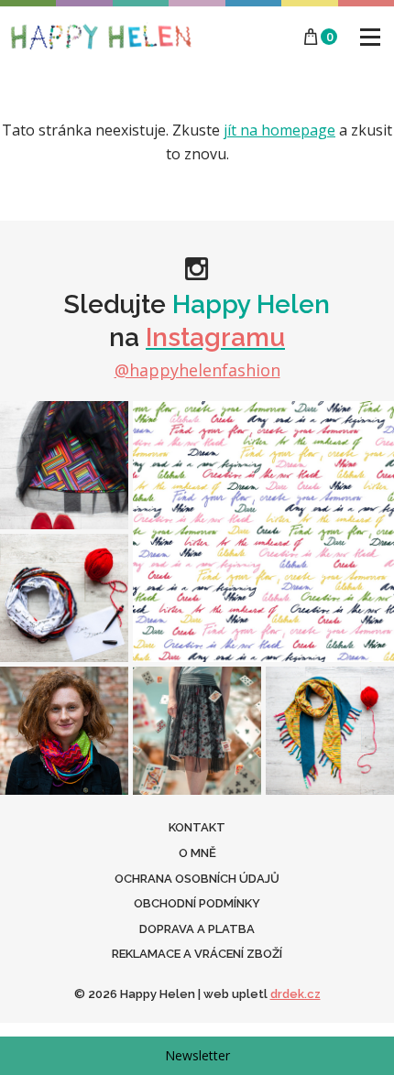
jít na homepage (279, 130)
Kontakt (197, 827)
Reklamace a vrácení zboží (197, 954)
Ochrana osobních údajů (197, 878)
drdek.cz (295, 994)
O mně (197, 853)
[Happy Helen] (100, 36)
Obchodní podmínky (197, 903)
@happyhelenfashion (197, 370)
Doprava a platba (197, 929)
